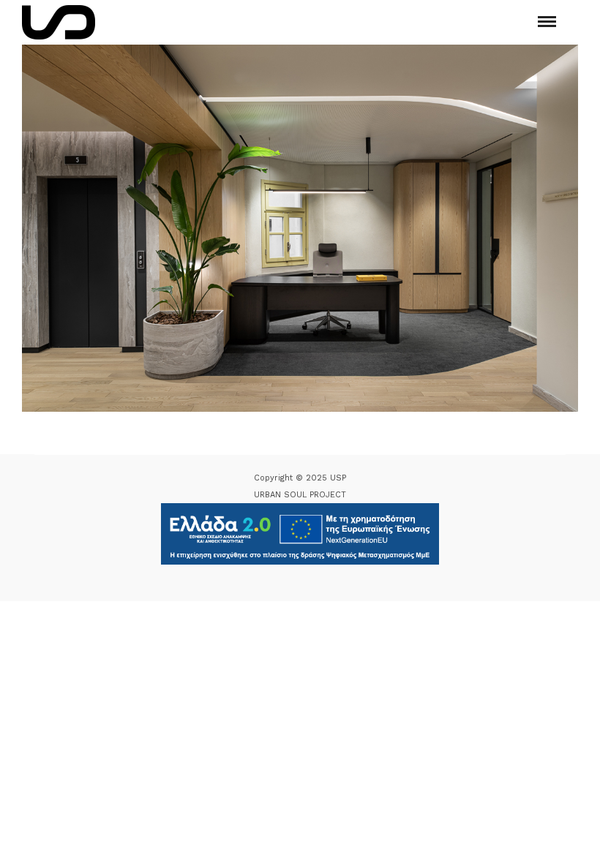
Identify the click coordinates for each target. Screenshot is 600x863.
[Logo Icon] (58, 22)
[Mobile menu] (547, 21)
